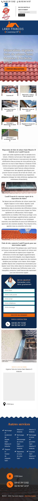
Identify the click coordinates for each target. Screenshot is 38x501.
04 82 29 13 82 (9, 1)
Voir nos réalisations (15, 69)
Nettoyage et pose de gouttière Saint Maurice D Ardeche (32, 441)
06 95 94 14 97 (24, 1)
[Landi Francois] (12, 27)
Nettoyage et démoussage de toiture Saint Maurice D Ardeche (20, 441)
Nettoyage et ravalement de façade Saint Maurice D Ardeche (8, 438)
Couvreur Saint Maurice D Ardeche (32, 455)
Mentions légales (30, 496)
